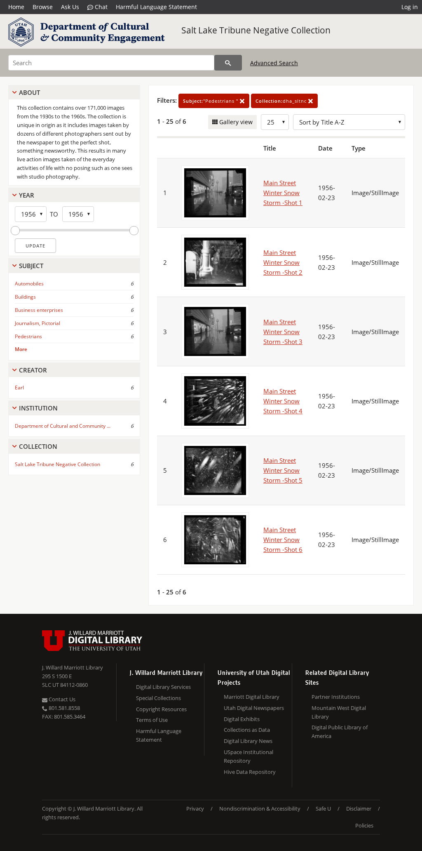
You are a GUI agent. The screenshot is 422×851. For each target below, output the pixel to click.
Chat (100, 7)
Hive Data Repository (250, 772)
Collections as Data (247, 729)
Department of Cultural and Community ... (62, 425)
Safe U (323, 808)
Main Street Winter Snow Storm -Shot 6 (282, 540)
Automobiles (29, 283)
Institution (38, 408)
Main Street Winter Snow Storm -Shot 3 (282, 332)
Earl (19, 387)
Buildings (25, 296)
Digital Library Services (163, 687)
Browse (43, 7)
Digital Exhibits (242, 719)
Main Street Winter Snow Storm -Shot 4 (282, 401)
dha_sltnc (282, 101)
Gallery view (235, 122)
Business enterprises (39, 310)
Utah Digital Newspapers (254, 708)
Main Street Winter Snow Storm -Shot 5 (282, 470)
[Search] (228, 63)
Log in (409, 7)
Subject (31, 266)
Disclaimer (358, 808)
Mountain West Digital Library (339, 712)
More (21, 349)
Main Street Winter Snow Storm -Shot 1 (282, 193)
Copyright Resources (161, 709)
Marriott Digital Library (251, 696)
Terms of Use (152, 720)
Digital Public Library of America (340, 732)
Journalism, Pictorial (37, 323)
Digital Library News (248, 741)
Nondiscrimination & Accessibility (259, 808)
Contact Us (61, 699)
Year (26, 195)
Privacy (195, 808)
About (29, 92)
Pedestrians (28, 336)
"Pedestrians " (211, 101)
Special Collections (158, 698)
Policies (364, 825)
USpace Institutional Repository (248, 756)
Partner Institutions (336, 696)
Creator (33, 370)
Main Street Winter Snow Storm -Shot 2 (282, 262)
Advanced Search (274, 63)
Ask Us (70, 7)
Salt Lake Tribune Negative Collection (256, 30)
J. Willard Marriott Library (72, 667)
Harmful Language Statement (156, 7)
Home (16, 7)
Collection (38, 446)
